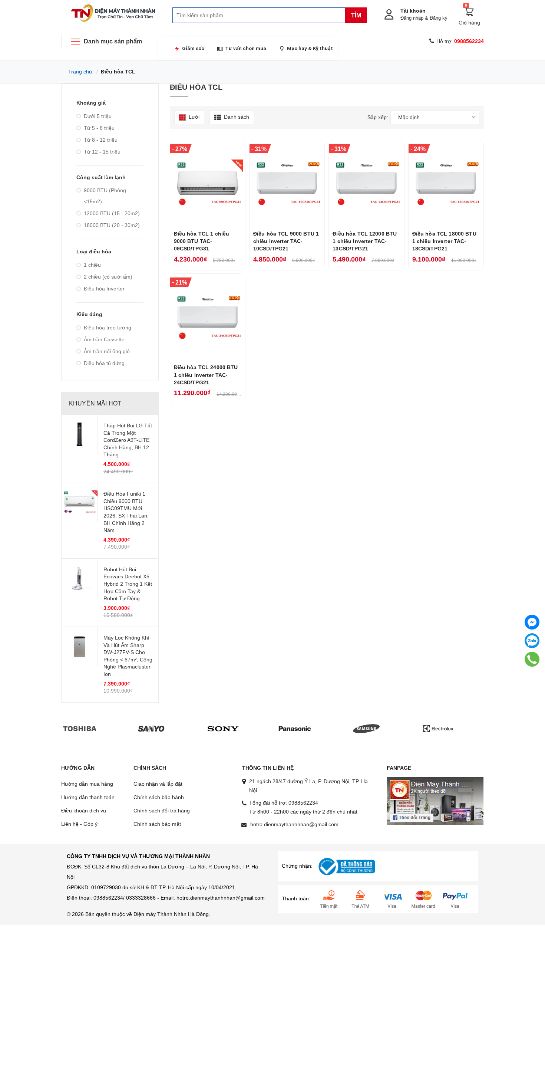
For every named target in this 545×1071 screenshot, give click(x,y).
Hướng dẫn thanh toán (88, 797)
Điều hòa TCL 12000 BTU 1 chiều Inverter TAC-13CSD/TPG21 (365, 241)
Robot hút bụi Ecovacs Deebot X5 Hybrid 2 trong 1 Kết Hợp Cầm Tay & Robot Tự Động (127, 583)
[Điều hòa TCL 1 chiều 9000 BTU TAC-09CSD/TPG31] (207, 183)
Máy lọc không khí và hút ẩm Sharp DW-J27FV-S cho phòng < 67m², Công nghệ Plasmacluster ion (127, 656)
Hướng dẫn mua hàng (87, 784)
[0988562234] (531, 659)
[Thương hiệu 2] (151, 728)
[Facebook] (532, 622)
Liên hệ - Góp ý (79, 824)
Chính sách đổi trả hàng (161, 811)
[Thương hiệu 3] (223, 728)
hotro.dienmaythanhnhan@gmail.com (294, 824)
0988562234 (303, 803)
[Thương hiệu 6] (438, 728)
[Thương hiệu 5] (366, 728)
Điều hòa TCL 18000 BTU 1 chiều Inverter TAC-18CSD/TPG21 (444, 241)
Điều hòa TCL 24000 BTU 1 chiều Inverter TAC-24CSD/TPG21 (206, 374)
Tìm (356, 15)
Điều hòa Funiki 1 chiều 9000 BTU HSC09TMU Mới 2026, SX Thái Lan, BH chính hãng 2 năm (126, 512)
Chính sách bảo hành (158, 797)
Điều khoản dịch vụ (83, 811)
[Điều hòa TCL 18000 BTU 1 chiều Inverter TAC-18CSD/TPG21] (446, 183)
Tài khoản (413, 11)
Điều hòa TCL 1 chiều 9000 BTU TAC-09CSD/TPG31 (201, 241)
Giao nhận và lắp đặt (157, 784)
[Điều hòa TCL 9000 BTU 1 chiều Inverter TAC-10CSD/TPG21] (287, 183)
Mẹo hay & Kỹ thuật (310, 48)
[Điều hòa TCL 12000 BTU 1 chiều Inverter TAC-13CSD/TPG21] (366, 183)
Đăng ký (438, 18)
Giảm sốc (193, 48)
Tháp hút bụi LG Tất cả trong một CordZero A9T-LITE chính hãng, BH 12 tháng (127, 440)
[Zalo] (532, 640)
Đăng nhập (411, 18)
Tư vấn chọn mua (245, 48)
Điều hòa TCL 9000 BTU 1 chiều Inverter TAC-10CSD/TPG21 (286, 241)
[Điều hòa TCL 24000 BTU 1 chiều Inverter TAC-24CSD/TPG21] (207, 317)
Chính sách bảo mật (157, 824)
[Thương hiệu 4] (294, 728)
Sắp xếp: (377, 117)
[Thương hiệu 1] (79, 728)
